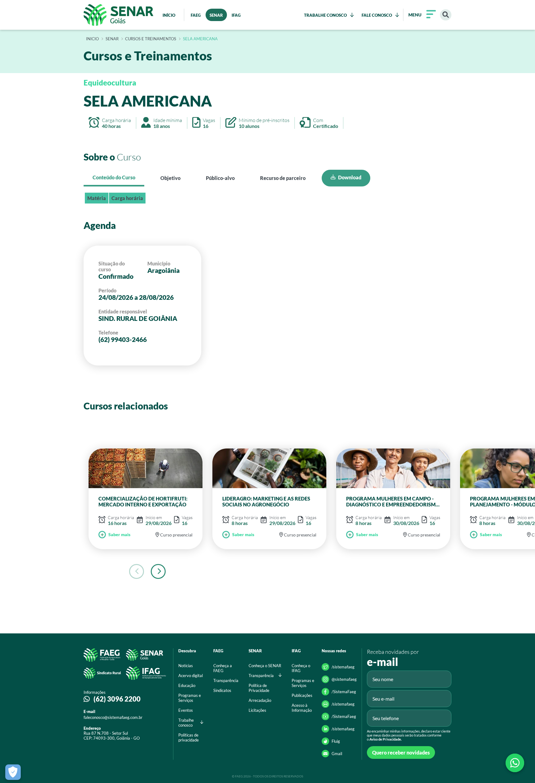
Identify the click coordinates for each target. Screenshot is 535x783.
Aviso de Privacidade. (385, 739)
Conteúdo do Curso (114, 177)
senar (112, 39)
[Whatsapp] (515, 763)
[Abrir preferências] (13, 772)
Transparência (225, 680)
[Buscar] (445, 15)
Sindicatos (222, 690)
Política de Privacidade (259, 688)
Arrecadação (260, 700)
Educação (186, 685)
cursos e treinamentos (150, 39)
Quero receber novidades (401, 752)
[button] (158, 571)
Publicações (302, 695)
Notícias (185, 665)
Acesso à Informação (302, 708)
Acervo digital (190, 675)
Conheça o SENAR (265, 665)
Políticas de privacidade (188, 737)
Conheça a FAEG (222, 668)
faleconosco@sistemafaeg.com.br (113, 717)
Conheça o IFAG (301, 668)
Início (92, 39)
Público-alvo (220, 178)
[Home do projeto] (119, 15)
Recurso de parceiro (283, 178)
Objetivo (170, 178)
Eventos (185, 710)
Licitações (257, 710)
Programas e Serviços (189, 698)
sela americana (200, 39)
